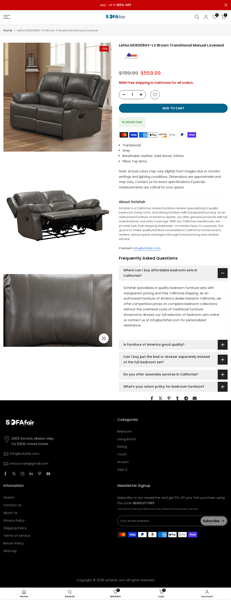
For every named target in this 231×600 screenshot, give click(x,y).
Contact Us (12, 505)
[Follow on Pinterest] (40, 473)
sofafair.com (115, 580)
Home (7, 30)
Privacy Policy (14, 520)
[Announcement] (115, 5)
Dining (122, 446)
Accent (123, 462)
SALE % (122, 469)
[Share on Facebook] (152, 398)
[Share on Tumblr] (178, 398)
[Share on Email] (195, 398)
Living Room (126, 439)
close (5, 5)
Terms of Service (16, 535)
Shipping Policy (15, 528)
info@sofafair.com (147, 248)
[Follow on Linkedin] (31, 473)
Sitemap (10, 551)
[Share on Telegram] (186, 398)
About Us (10, 513)
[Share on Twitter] (160, 398)
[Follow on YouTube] (48, 473)
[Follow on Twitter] (14, 473)
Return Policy (13, 543)
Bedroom (124, 431)
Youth (122, 454)
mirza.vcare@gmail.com (29, 463)
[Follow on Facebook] (5, 473)
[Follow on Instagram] (23, 473)
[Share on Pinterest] (169, 398)
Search (8, 497)
